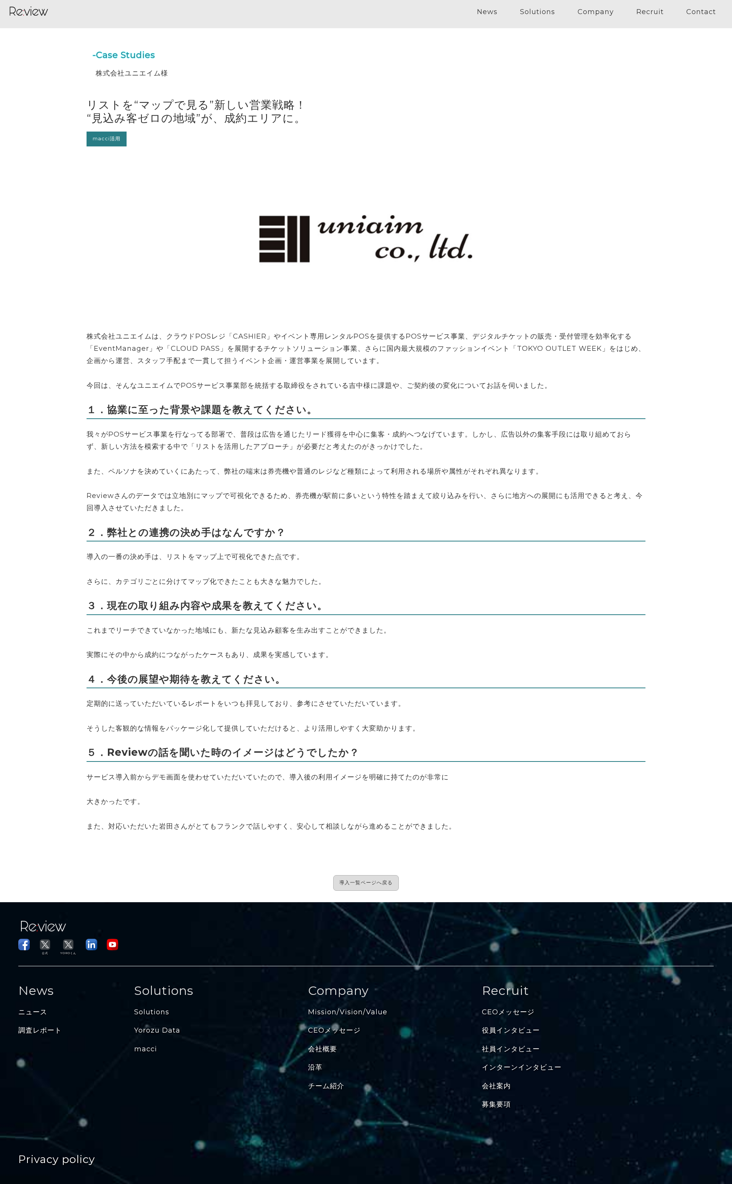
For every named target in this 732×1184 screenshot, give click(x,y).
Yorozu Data (157, 1030)
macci (145, 1049)
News (487, 12)
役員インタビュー (511, 1030)
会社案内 (496, 1086)
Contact (701, 12)
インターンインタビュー (522, 1067)
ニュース (32, 1012)
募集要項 (496, 1104)
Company (596, 12)
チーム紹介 (326, 1086)
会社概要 (322, 1049)
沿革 (315, 1067)
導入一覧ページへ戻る (366, 882)
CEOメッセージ (334, 1030)
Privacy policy (56, 1159)
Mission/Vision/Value (347, 1012)
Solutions (537, 12)
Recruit (650, 12)
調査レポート (40, 1030)
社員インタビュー (511, 1049)
